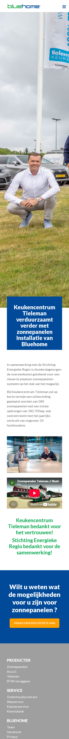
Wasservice (15, 702)
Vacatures (14, 732)
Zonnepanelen (17, 667)
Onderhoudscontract (22, 697)
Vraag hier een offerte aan (34, 623)
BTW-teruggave (18, 681)
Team (11, 727)
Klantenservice (18, 706)
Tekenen (13, 676)
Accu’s (11, 671)
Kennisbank (15, 711)
